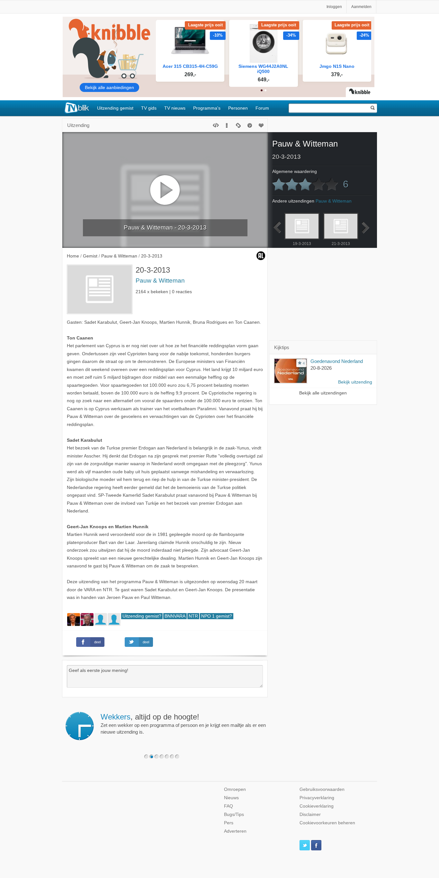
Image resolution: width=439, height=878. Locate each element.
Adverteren (235, 831)
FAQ (228, 806)
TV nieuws (174, 108)
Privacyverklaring (317, 797)
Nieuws (231, 797)
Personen (238, 108)
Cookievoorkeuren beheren (327, 822)
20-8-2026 (321, 368)
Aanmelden (361, 7)
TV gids (149, 108)
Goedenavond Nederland (336, 361)
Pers (228, 822)
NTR (193, 616)
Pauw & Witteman (160, 280)
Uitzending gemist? (141, 616)
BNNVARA (175, 616)
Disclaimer (310, 814)
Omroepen (235, 789)
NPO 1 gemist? (216, 616)
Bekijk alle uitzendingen (323, 393)
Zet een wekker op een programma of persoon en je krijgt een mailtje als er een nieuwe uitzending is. (183, 723)
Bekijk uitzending (355, 382)
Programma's (206, 108)
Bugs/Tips (234, 814)
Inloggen (334, 7)
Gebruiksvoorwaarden (322, 789)
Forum (262, 108)
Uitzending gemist (115, 108)
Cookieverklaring (317, 806)
